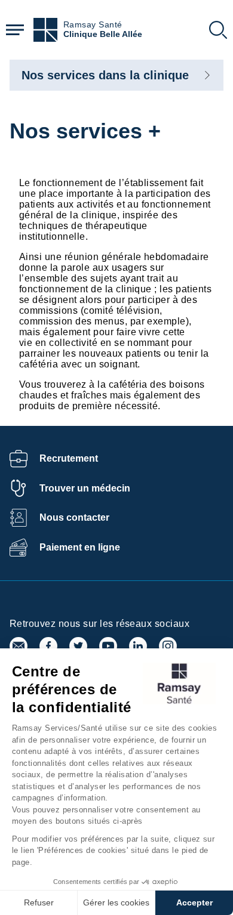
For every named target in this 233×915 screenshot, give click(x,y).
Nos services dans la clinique (105, 75)
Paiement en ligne (79, 547)
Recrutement (68, 458)
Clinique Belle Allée (102, 34)
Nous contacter (74, 517)
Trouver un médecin (84, 488)
